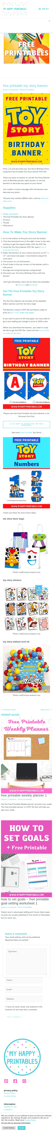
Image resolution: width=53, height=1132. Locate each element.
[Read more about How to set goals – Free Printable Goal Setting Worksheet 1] (26, 859)
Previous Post (8, 710)
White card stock (10, 214)
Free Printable (26, 433)
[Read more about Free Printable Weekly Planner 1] (26, 755)
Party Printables (27, 90)
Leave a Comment (10, 90)
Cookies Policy (10, 1096)
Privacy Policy (9, 1093)
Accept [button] (21, 1128)
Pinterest (21, 285)
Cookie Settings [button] (8, 1128)
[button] (49, 21)
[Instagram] (24, 1081)
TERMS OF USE (10, 1107)
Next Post (46, 710)
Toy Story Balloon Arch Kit (16, 641)
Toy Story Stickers (12, 580)
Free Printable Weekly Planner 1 (24, 795)
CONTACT (8, 1110)
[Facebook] (15, 1081)
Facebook (33, 285)
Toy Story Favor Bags (13, 518)
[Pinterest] (6, 1081)
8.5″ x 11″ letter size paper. (22, 313)
